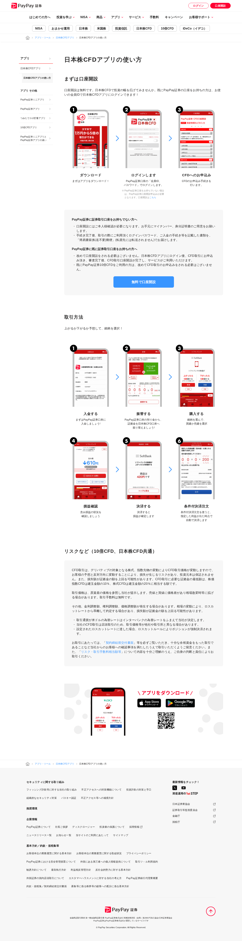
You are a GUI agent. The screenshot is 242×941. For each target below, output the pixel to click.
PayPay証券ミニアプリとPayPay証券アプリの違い (33, 138)
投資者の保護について (112, 826)
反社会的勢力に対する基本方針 (113, 869)
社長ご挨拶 (61, 826)
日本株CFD (144, 28)
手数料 (154, 17)
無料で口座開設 (144, 282)
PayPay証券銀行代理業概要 (142, 878)
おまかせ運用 (61, 28)
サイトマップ (120, 835)
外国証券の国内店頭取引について (45, 878)
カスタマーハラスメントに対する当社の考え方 (95, 878)
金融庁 (176, 815)
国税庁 (176, 822)
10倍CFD (167, 28)
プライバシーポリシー (138, 853)
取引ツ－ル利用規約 (146, 861)
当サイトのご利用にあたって (92, 835)
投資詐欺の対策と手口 (138, 789)
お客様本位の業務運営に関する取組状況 (99, 853)
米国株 (101, 28)
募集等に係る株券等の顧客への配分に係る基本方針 (100, 886)
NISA (39, 28)
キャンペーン (174, 17)
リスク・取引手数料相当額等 (101, 651)
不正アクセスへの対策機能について (101, 789)
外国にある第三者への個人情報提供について (105, 861)
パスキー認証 (68, 798)
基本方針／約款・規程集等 (42, 845)
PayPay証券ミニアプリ (32, 99)
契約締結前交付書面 (120, 642)
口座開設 (220, 5)
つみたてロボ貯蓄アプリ (32, 118)
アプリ (24, 58)
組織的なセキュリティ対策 (41, 798)
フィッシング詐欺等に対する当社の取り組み (51, 789)
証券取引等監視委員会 (185, 810)
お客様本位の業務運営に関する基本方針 (49, 853)
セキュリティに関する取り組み (45, 781)
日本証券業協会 (181, 804)
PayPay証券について (38, 826)
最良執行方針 (58, 869)
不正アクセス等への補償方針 (97, 798)
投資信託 (121, 28)
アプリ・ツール (43, 37)
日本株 (83, 28)
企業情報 (31, 819)
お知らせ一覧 (63, 835)
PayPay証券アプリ (30, 109)
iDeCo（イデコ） (195, 28)
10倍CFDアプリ (28, 127)
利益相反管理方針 (81, 869)
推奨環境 (31, 808)
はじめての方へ (39, 17)
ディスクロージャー (83, 826)
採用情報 (134, 826)
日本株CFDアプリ (65, 37)
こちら (152, 197)
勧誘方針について (36, 869)
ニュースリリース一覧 (39, 835)
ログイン (198, 5)
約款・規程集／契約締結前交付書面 (46, 886)
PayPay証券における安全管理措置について (51, 861)
